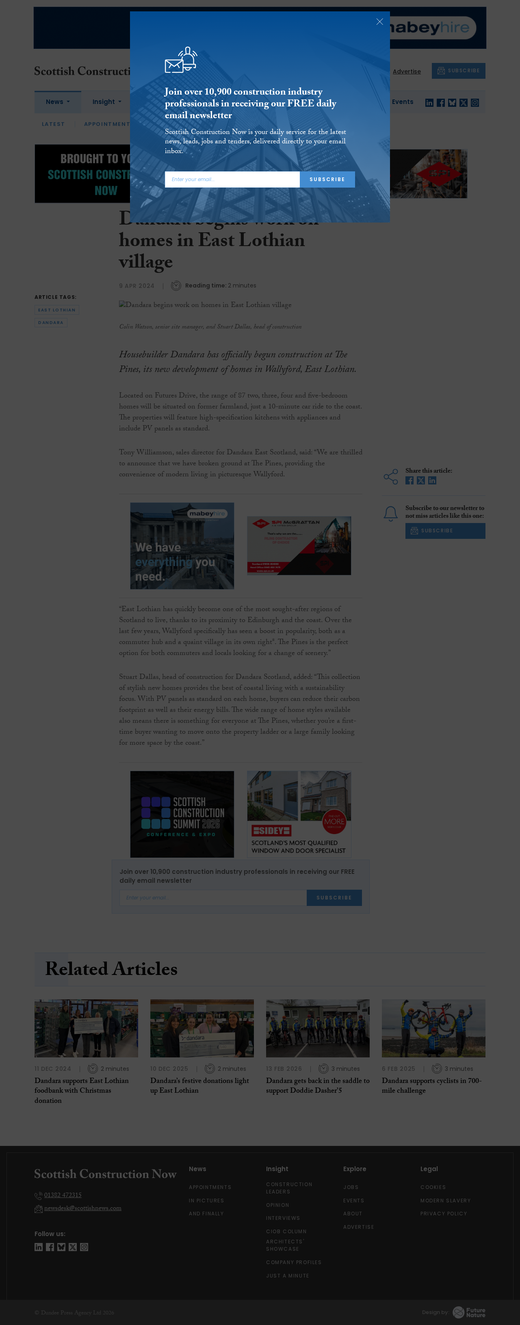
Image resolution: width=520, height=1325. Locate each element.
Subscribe (327, 179)
